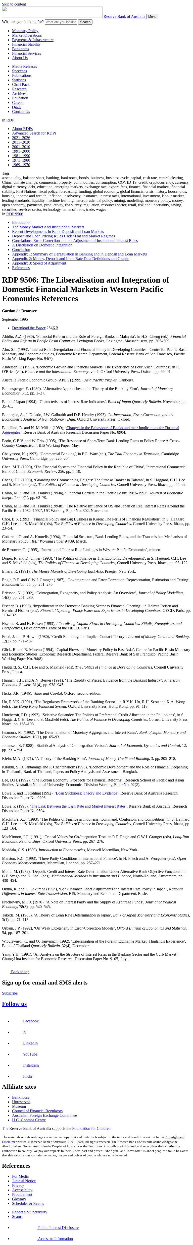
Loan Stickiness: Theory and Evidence (86, 793)
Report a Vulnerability (29, 1212)
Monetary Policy (25, 31)
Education (20, 98)
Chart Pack (21, 84)
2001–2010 (21, 147)
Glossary (19, 1199)
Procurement (22, 1194)
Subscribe (10, 993)
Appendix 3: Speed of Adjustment (39, 263)
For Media (20, 1176)
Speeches (19, 71)
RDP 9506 (14, 214)
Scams (17, 1216)
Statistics (19, 80)
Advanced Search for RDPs (34, 133)
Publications (21, 75)
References (21, 268)
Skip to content (14, 4)
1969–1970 (21, 165)
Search (85, 22)
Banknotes (20, 49)
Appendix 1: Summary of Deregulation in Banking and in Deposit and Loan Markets (79, 254)
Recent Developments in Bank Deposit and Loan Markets (58, 231)
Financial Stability (26, 44)
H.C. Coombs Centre (29, 1120)
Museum (19, 1106)
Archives (19, 93)
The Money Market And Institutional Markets (48, 227)
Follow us (14, 1004)
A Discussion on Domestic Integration (42, 245)
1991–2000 (21, 151)
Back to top (19, 972)
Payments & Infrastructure (33, 40)
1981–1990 (21, 156)
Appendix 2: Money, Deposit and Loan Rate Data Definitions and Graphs (70, 258)
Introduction (21, 222)
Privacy (18, 1185)
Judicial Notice (24, 1181)
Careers (18, 102)
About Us (20, 58)
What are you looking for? (23, 22)
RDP (10, 120)
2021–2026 (21, 138)
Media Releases (24, 66)
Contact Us (21, 111)
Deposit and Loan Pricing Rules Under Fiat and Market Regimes (63, 236)
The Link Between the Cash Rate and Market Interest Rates (78, 806)
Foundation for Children (91, 1128)
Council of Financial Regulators (37, 1111)
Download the (28, 328)
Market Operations (27, 35)
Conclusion (21, 249)
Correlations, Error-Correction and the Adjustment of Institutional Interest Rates (75, 240)
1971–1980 (21, 160)
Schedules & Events (28, 1203)
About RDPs (22, 128)
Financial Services (26, 53)
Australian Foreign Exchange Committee (44, 1115)
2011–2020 (21, 142)
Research (19, 89)
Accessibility (22, 1190)
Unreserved (21, 1102)
